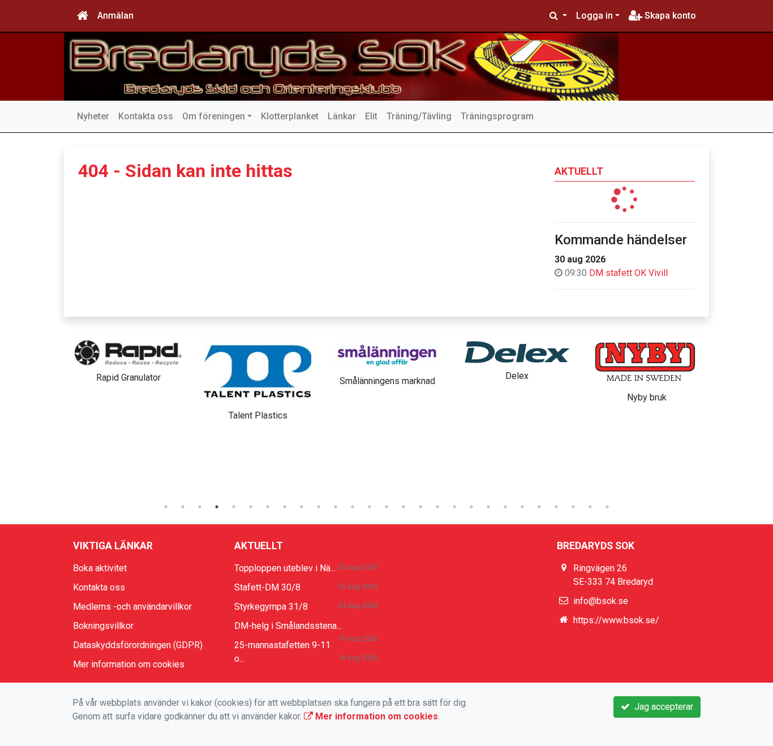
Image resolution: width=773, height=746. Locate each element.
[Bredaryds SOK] (341, 67)
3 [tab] (199, 506)
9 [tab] (301, 506)
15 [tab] (403, 506)
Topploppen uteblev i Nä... (285, 568)
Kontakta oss (145, 116)
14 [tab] (386, 506)
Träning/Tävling (419, 116)
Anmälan (115, 15)
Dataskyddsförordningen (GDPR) (138, 645)
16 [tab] (420, 506)
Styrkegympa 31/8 (271, 606)
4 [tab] (216, 506)
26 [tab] (590, 506)
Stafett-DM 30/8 (267, 587)
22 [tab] (522, 506)
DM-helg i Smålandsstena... (288, 625)
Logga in (594, 15)
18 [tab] (454, 506)
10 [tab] (318, 506)
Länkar (342, 116)
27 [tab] (607, 506)
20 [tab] (488, 506)
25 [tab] (573, 506)
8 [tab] (284, 506)
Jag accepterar (661, 706)
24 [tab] (556, 506)
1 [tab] (165, 506)
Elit (371, 116)
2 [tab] (182, 506)
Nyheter (93, 116)
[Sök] (558, 16)
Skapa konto (669, 15)
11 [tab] (335, 506)
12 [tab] (352, 506)
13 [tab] (369, 506)
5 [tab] (233, 506)
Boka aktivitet (100, 568)
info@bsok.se (600, 601)
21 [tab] (505, 506)
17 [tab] (437, 506)
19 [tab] (471, 506)
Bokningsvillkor (103, 625)
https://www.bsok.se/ (616, 620)
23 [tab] (539, 506)
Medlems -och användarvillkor (132, 606)
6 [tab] (250, 506)
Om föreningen (213, 116)
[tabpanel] (128, 360)
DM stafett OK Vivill (628, 273)
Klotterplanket (290, 116)
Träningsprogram (497, 116)
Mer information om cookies (128, 664)
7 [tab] (267, 506)
